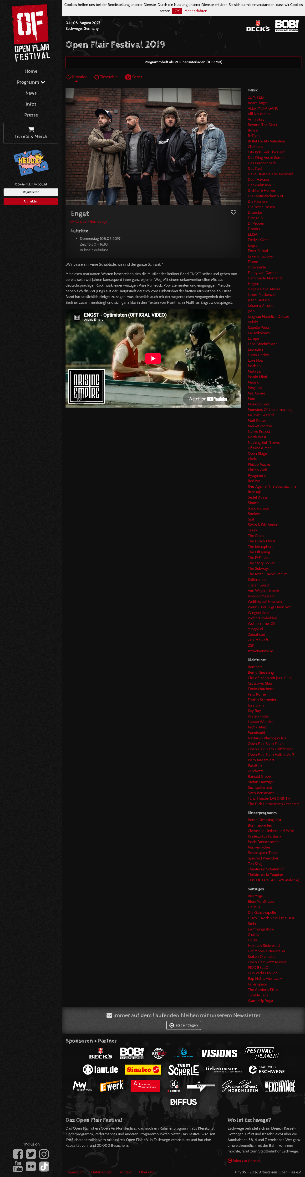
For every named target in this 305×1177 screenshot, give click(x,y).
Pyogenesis (257, 475)
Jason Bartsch (259, 300)
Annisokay (256, 119)
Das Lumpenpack (262, 163)
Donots (254, 229)
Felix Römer (257, 694)
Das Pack (255, 168)
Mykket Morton (260, 426)
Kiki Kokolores (259, 333)
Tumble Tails (258, 995)
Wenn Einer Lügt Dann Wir (269, 607)
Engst (252, 245)
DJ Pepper (256, 223)
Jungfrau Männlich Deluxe (268, 316)
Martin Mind (257, 376)
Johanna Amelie (260, 305)
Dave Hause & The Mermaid (270, 174)
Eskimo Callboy (260, 256)
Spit (251, 519)
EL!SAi (253, 234)
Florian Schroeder (262, 699)
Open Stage (257, 453)
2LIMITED (256, 97)
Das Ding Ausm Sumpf (266, 157)
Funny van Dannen (263, 272)
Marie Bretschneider (264, 841)
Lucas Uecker (258, 355)
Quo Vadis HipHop (263, 973)
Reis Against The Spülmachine (272, 486)
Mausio (253, 382)
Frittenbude (257, 267)
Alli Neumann (259, 113)
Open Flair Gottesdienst (267, 962)
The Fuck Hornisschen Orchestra (274, 804)
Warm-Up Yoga (260, 1000)
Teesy (252, 530)
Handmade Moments (265, 278)
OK (177, 11)
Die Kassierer (258, 201)
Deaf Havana (258, 179)
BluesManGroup (261, 901)
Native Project (259, 431)
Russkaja (255, 492)
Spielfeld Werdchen (263, 858)
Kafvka (253, 322)
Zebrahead (256, 634)
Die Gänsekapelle (262, 912)
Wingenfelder (258, 612)
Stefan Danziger (261, 782)
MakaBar (255, 371)
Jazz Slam (256, 705)
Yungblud (255, 629)
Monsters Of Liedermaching (270, 409)
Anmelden (31, 201)
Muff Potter (257, 420)
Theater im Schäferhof (266, 869)
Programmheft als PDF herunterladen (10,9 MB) (183, 62)
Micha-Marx (257, 727)
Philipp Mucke (259, 464)
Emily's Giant (258, 239)
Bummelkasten (260, 825)
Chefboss (255, 146)
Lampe (253, 338)
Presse (31, 115)
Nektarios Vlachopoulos (267, 738)
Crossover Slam (260, 683)
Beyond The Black (262, 124)
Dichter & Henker (261, 190)
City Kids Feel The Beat (266, 152)
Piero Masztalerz (261, 760)
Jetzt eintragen (186, 1025)
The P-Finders (259, 557)
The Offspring (259, 552)
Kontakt (125, 1172)
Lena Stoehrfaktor (262, 344)
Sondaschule (258, 508)
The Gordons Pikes (263, 989)
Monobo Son (258, 404)
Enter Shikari (258, 250)
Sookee (254, 513)
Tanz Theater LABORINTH (269, 798)
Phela (252, 459)
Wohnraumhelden (262, 618)
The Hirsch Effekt (261, 541)
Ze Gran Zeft (258, 640)
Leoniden (255, 349)
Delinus (254, 907)
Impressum (75, 1172)
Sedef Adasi (257, 497)
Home (31, 71)
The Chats (256, 535)
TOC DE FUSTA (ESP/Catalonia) (273, 880)
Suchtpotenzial (260, 787)
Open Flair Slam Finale (266, 743)
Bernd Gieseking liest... (265, 820)
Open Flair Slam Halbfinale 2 (271, 754)
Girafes (253, 934)
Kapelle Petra (258, 327)
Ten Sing (255, 863)
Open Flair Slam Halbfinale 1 (270, 749)
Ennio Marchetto (261, 689)
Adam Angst (258, 103)
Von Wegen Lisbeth (263, 590)
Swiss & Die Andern (264, 524)
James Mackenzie (261, 294)
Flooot (253, 261)
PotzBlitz (255, 765)
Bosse (253, 130)
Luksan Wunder (260, 721)
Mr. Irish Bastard (261, 415)
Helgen (253, 283)
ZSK (251, 645)
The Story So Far (261, 563)
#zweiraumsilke (260, 651)
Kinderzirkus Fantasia (264, 836)
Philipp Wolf (257, 470)
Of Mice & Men (260, 448)
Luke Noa (255, 360)
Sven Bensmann (261, 793)
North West (257, 437)
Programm (29, 82)
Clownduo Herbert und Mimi (271, 830)
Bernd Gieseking (261, 672)
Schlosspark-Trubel (263, 852)
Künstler (79, 76)
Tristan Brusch (259, 585)
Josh (251, 311)
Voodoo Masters (261, 596)
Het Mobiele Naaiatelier (266, 951)
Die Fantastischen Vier (265, 196)
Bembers (255, 667)
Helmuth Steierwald (264, 945)
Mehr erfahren (195, 11)
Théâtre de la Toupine (265, 874)
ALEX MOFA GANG (263, 108)
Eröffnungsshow (261, 929)
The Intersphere (260, 546)
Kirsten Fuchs (258, 716)
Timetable (108, 76)
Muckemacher (259, 847)
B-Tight (254, 135)
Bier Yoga (255, 896)
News (31, 93)
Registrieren (31, 192)
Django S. (255, 218)
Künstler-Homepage (90, 221)
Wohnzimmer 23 (261, 623)
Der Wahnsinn (259, 185)
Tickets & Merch (31, 136)
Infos (31, 104)
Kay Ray (254, 710)
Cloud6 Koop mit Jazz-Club (270, 678)
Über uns (146, 1172)
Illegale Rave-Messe (264, 289)
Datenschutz (101, 1172)
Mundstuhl (256, 732)
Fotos (136, 76)
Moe (251, 398)
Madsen (254, 366)
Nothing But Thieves (264, 442)
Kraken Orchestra (261, 956)
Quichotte (256, 771)
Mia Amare (256, 393)
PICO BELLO (258, 967)
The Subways (258, 568)
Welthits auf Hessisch (265, 601)
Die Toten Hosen (261, 207)
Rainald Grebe (259, 776)
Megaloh (255, 387)
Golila (252, 940)
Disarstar (255, 212)
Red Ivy (254, 481)
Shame (253, 502)
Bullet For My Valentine (266, 141)
